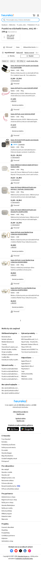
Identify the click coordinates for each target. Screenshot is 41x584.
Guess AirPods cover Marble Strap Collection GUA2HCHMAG (22, 233)
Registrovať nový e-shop (9, 500)
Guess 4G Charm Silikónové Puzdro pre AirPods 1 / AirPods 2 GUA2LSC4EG (23, 188)
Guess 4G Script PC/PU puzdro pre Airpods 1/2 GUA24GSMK (25, 141)
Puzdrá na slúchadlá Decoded (11, 376)
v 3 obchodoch (15, 157)
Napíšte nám (20, 414)
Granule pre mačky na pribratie (11, 360)
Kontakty (4, 442)
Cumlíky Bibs (5, 357)
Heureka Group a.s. (24, 556)
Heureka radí (5, 475)
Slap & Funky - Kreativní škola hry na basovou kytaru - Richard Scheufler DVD (30, 342)
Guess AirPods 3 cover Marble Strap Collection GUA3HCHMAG (22, 261)
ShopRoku (4, 530)
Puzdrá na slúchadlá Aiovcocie (11, 374)
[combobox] (20, 20)
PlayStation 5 (25, 369)
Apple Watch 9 (25, 364)
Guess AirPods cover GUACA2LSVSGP (23, 114)
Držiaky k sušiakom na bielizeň (11, 355)
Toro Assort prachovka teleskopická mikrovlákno (30, 352)
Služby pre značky (7, 508)
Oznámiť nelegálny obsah (9, 459)
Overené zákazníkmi (7, 527)
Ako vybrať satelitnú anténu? (11, 393)
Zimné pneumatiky (27, 374)
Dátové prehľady (6, 511)
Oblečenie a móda (26, 379)
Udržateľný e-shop (7, 541)
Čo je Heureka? (6, 439)
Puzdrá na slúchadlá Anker (10, 369)
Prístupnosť (5, 461)
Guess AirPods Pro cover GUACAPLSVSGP (24, 88)
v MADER (13, 101)
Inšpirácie (4, 538)
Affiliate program (6, 514)
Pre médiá (4, 450)
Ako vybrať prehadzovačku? (10, 391)
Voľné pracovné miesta (8, 448)
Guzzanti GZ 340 (26, 337)
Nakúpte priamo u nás (8, 478)
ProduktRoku (5, 533)
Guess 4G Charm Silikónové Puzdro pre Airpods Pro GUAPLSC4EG (23, 211)
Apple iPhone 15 (26, 361)
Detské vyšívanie (7, 339)
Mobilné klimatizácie (8, 342)
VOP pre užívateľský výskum (10, 489)
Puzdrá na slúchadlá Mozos (10, 371)
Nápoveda (4, 519)
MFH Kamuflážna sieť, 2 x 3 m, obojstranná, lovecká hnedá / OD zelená (30, 339)
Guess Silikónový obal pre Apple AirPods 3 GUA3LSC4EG (24, 166)
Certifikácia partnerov (8, 536)
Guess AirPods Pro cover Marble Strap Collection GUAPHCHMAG (23, 289)
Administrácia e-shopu (8, 497)
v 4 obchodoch (15, 81)
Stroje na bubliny (7, 352)
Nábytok (24, 376)
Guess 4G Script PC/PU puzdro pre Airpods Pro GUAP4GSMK (25, 67)
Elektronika (12, 25)
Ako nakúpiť (5, 470)
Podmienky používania (8, 445)
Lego (22, 371)
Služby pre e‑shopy (7, 503)
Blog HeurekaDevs (7, 456)
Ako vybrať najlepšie (9, 384)
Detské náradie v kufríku (9, 350)
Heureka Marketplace (8, 505)
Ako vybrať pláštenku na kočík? (11, 388)
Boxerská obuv (6, 337)
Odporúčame (26, 358)
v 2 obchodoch (15, 180)
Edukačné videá (6, 516)
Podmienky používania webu (24, 559)
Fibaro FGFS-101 (26, 347)
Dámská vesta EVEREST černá (30, 350)
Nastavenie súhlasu (7, 481)
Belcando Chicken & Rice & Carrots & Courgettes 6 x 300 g (30, 344)
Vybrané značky (7, 365)
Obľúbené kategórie (9, 333)
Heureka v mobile (6, 472)
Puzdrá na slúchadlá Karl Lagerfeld (11, 379)
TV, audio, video (21, 25)
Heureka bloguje (6, 453)
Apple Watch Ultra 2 (27, 366)
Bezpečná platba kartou (8, 486)
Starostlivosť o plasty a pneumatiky (11, 347)
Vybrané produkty (28, 333)
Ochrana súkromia (7, 483)
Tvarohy (4, 344)
